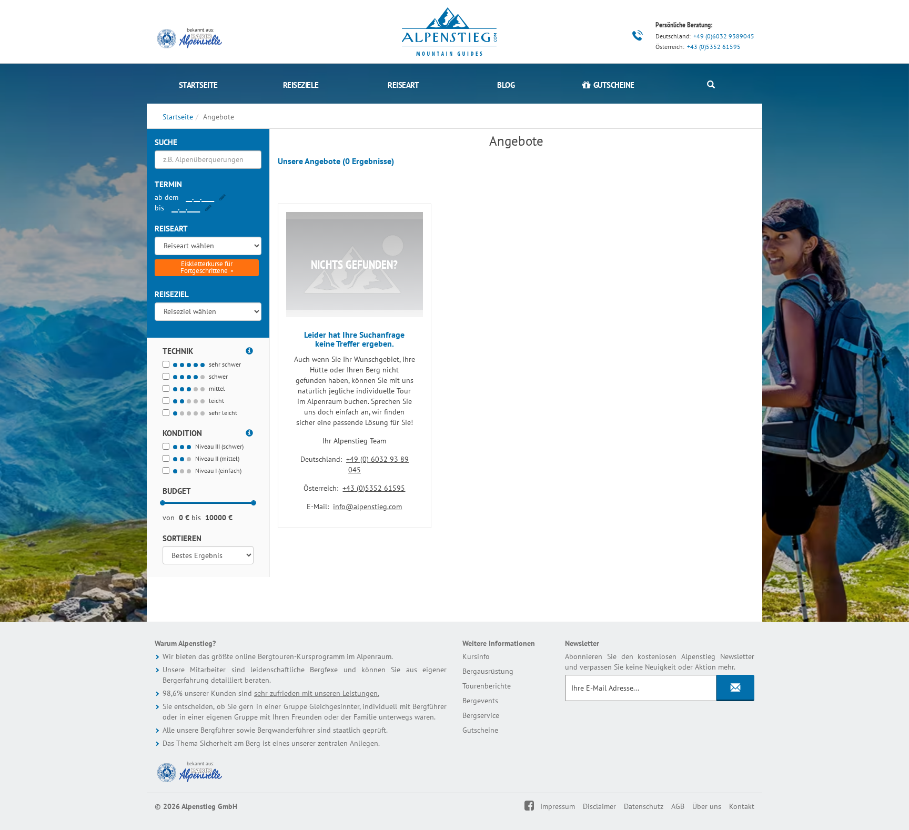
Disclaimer (599, 806)
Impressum (557, 806)
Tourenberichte (486, 686)
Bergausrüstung (487, 671)
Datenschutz (643, 806)
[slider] (162, 502)
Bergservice (480, 715)
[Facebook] (536, 806)
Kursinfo (476, 656)
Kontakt (741, 806)
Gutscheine (480, 730)
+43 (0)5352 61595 (714, 46)
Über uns (706, 806)
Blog (505, 85)
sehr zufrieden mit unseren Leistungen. (316, 693)
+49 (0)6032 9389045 (723, 36)
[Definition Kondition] (250, 432)
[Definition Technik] (250, 349)
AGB (677, 806)
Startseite (198, 85)
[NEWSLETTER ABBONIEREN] (735, 688)
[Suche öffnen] (711, 85)
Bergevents (480, 700)
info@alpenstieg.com (367, 506)
